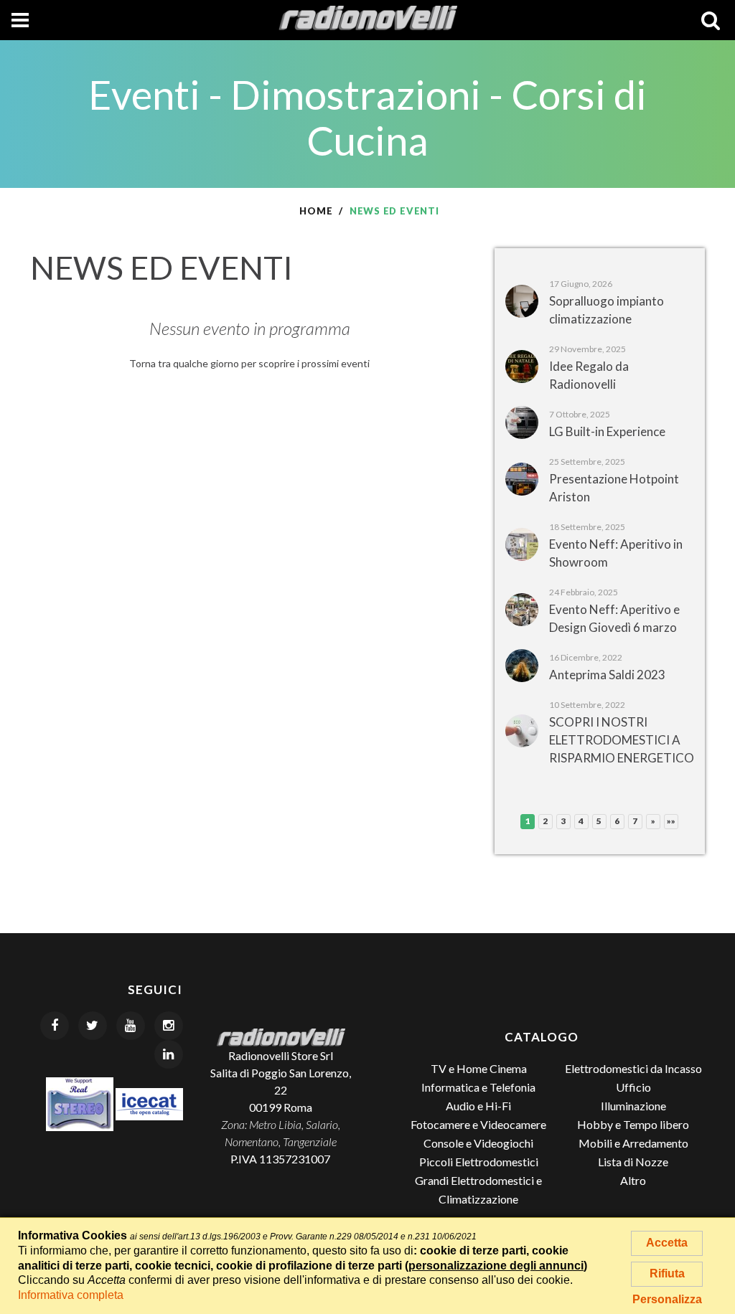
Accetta (667, 1243)
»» (671, 821)
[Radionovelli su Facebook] (54, 1025)
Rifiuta (667, 1273)
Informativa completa (70, 1295)
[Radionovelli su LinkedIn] (168, 1054)
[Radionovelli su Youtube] (130, 1025)
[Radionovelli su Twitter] (92, 1025)
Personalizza (667, 1299)
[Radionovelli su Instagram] (168, 1025)
